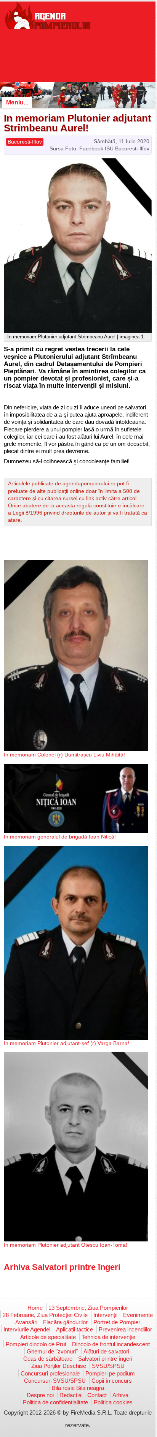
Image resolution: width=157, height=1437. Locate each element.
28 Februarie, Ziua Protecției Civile (45, 1315)
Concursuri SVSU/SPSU (55, 1380)
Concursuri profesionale (50, 1373)
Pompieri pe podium (110, 1373)
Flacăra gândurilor (65, 1322)
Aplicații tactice (74, 1329)
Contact (97, 1395)
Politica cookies (113, 1402)
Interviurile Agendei (26, 1329)
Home (35, 1307)
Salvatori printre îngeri (105, 1358)
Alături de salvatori (106, 1351)
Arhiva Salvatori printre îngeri (62, 1267)
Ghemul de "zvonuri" (52, 1351)
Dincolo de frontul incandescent (111, 1344)
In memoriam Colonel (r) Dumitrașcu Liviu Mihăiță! (64, 755)
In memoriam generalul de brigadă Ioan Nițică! (60, 837)
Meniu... (17, 102)
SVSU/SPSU (108, 1366)
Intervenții (105, 1315)
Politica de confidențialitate (55, 1402)
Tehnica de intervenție (108, 1337)
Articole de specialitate (48, 1337)
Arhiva (120, 1395)
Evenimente (138, 1315)
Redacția (70, 1395)
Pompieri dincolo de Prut (36, 1344)
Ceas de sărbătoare (47, 1358)
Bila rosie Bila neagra (78, 1388)
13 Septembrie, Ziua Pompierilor (88, 1307)
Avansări (26, 1322)
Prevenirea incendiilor (125, 1329)
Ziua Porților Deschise (58, 1366)
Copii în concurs (111, 1380)
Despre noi (40, 1395)
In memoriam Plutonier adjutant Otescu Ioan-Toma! (65, 1245)
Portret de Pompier (116, 1322)
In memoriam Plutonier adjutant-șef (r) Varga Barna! (66, 1043)
